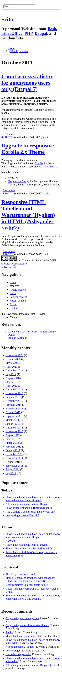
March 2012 (12, 442)
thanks (9, 632)
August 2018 (13, 378)
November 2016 (14, 393)
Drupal (41, 33)
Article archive (18, 289)
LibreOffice (11, 33)
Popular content (18, 296)
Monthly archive (19, 51)
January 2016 (13, 397)
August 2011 (12, 469)
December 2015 (14, 400)
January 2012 (13, 450)
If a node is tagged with (18, 654)
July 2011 (11, 473)
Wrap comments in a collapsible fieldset (27, 584)
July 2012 (11, 438)
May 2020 (11, 362)
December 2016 (14, 389)
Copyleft (10, 540)
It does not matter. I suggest (20, 646)
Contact (14, 308)
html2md (14, 285)
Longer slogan (13, 650)
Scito (7, 19)
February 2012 (14, 446)
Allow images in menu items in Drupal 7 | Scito (31, 665)
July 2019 (11, 374)
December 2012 (14, 427)
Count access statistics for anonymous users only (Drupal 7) (27, 82)
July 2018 (11, 381)
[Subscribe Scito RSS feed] (14, 267)
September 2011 (14, 465)
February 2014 (14, 404)
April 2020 (11, 366)
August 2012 (13, 435)
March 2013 (12, 419)
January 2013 (13, 423)
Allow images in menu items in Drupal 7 (28, 504)
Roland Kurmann (17, 337)
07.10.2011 (7, 137)
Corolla (39, 163)
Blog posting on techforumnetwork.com (27, 625)
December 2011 (14, 454)
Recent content (18, 300)
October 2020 (13, 359)
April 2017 (11, 385)
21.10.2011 (7, 193)
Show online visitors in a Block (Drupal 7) (29, 507)
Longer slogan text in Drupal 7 (22, 515)
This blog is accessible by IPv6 (22, 574)
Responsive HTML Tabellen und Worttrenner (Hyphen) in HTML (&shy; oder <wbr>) (28, 215)
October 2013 (13, 412)
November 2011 (14, 458)
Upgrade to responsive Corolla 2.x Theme (27, 148)
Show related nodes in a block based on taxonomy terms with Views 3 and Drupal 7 (33, 499)
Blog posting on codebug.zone (22, 618)
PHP (28, 33)
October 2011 (13, 461)
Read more (9, 134)
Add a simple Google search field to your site (30, 511)
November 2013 (14, 408)
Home (11, 48)
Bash (52, 28)
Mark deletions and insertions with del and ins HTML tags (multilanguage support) (30, 579)
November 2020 (14, 355)
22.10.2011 (7, 254)
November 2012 (14, 431)
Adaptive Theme (48, 166)
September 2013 (14, 416)
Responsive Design (18, 181)
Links (13, 293)
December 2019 (14, 370)
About (13, 304)
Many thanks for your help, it (21, 636)
